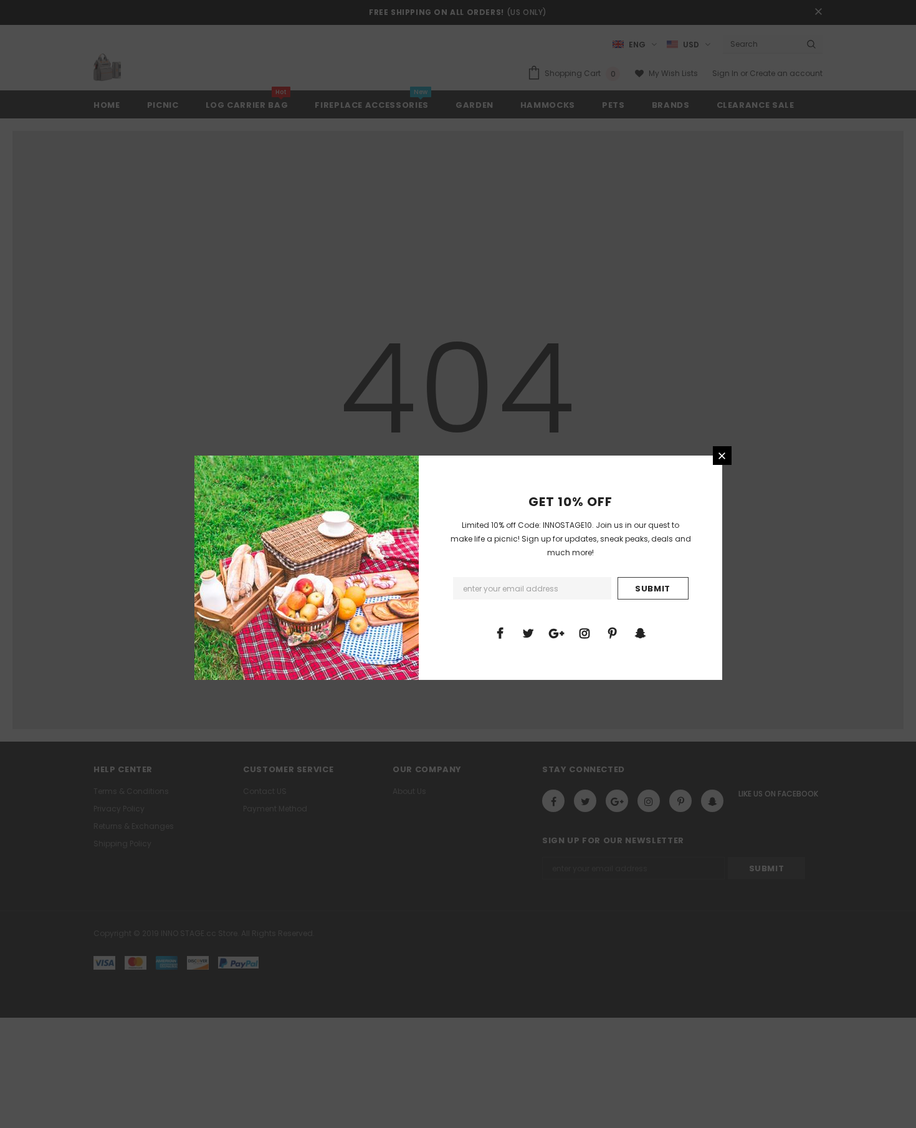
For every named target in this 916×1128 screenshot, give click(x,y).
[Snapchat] (640, 632)
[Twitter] (528, 632)
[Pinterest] (612, 632)
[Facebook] (500, 632)
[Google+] (556, 632)
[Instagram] (584, 632)
